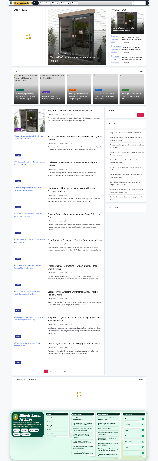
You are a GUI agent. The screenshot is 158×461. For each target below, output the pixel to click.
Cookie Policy (26, 434)
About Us (16, 430)
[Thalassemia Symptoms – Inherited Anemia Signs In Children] (116, 49)
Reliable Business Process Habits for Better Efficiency (108, 444)
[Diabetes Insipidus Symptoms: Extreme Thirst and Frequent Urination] (116, 59)
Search (112, 110)
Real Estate (128, 441)
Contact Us (44, 3)
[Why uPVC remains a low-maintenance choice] (77, 37)
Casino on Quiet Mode (104, 429)
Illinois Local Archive (22, 3)
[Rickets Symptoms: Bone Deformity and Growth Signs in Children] (116, 39)
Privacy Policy (34, 430)
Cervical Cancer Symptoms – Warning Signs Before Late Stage (82, 442)
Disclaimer (17, 434)
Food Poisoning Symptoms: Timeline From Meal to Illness (75, 240)
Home (36, 3)
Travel (126, 447)
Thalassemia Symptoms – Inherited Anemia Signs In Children (131, 49)
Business (64, 3)
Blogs (54, 3)
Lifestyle (127, 424)
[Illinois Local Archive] (11, 3)
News (73, 3)
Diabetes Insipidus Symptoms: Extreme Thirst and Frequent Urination (132, 59)
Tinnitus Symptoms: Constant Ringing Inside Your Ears (74, 343)
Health (18, 155)
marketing (127, 42)
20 (65, 371)
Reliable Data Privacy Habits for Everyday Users (107, 424)
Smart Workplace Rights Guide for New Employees (107, 455)
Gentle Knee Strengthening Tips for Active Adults (108, 433)
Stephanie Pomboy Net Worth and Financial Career (107, 418)
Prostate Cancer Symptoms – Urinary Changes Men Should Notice (83, 452)
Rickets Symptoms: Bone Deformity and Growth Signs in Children (132, 39)
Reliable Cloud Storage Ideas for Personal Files (107, 439)
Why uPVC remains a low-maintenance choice (70, 110)
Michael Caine (53, 114)
